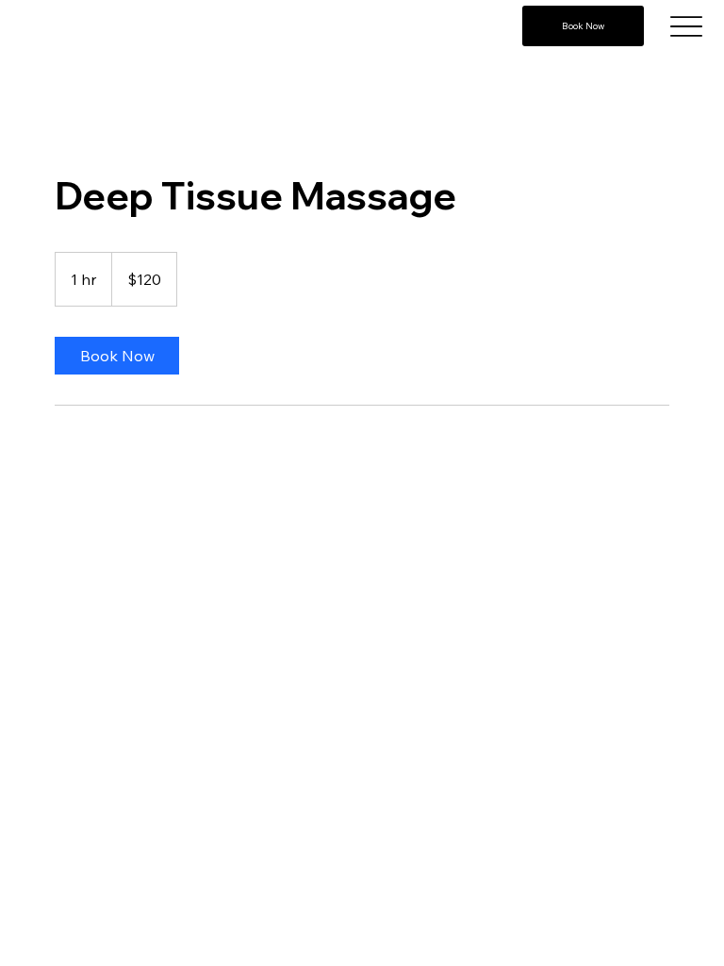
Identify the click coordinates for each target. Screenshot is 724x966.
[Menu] (686, 25)
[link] (117, 356)
